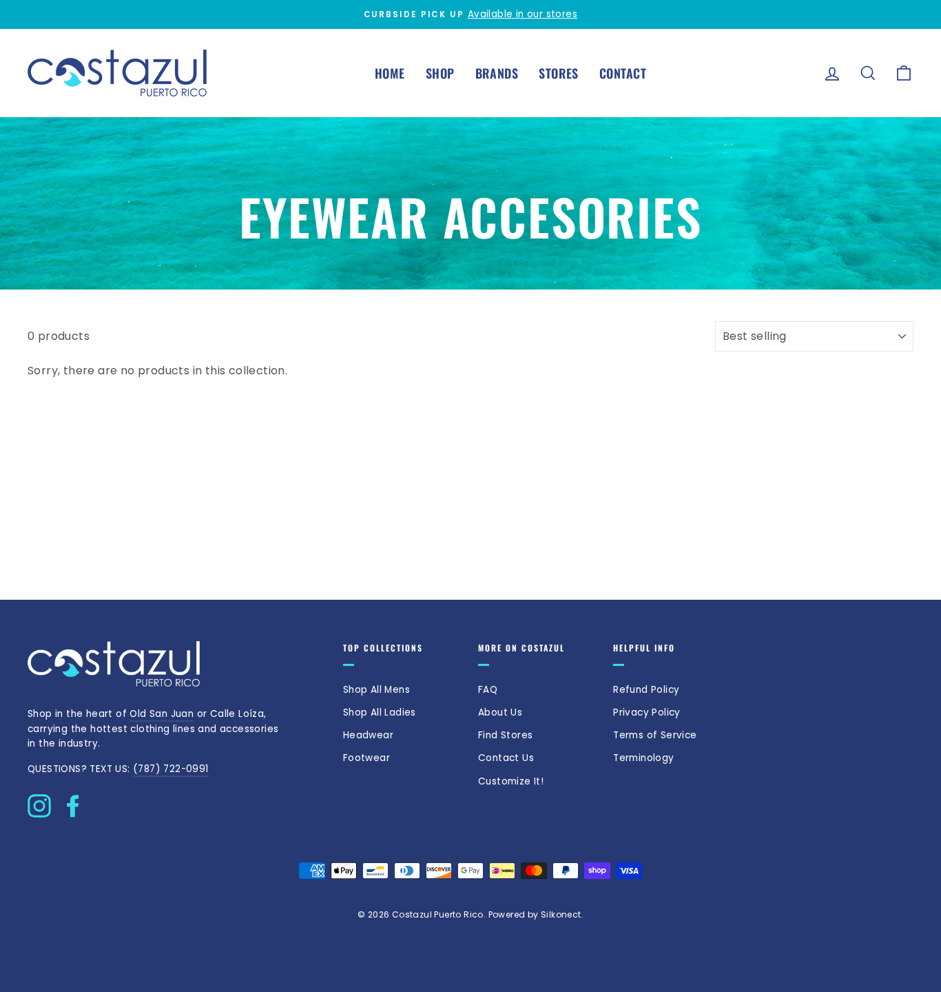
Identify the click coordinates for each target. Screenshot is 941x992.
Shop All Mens (376, 689)
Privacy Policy (647, 712)
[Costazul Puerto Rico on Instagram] (39, 802)
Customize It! (511, 781)
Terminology (643, 758)
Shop (440, 73)
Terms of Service (654, 735)
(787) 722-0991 (171, 769)
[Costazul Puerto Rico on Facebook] (73, 802)
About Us (500, 712)
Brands (497, 73)
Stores (559, 73)
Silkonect (561, 914)
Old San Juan (162, 713)
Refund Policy (646, 689)
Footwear (366, 758)
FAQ (487, 689)
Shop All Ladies (379, 712)
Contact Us (506, 758)
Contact (622, 73)
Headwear (368, 735)
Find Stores (505, 735)
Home (390, 73)
